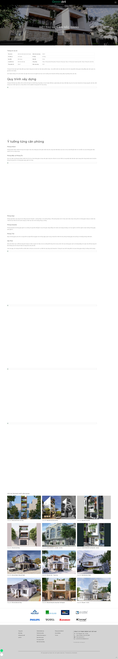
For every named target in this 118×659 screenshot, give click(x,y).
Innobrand (74, 652)
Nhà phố (50, 6)
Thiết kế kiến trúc (40, 631)
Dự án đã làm (58, 633)
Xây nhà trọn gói (40, 637)
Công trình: (15, 520)
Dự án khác (89, 6)
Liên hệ (19, 637)
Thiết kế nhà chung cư (41, 635)
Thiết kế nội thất (40, 633)
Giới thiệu (20, 633)
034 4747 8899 (86, 635)
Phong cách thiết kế (59, 631)
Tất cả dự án (29, 6)
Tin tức (56, 635)
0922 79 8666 (79, 635)
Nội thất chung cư (63, 6)
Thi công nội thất (40, 639)
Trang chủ (20, 631)
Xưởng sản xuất (21, 635)
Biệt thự (40, 6)
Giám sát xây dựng (40, 641)
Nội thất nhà (77, 6)
